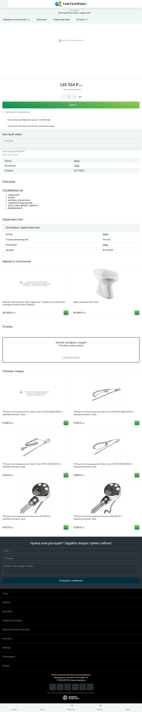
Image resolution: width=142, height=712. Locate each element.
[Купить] (66, 312)
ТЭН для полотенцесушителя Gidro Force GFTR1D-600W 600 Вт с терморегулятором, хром (32, 413)
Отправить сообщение (71, 580)
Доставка (7, 611)
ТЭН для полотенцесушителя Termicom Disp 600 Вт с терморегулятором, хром (97, 517)
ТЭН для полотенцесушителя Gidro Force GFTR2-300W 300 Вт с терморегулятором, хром (102, 465)
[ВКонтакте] (60, 687)
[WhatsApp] (75, 687)
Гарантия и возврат (12, 620)
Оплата (6, 602)
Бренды (6, 647)
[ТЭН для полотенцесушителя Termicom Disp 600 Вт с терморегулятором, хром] (106, 497)
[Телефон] (90, 687)
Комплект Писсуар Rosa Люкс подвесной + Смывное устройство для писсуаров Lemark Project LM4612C (33, 303)
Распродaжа (8, 656)
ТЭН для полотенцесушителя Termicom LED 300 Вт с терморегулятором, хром (26, 517)
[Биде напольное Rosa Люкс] (106, 283)
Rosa (76, 161)
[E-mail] (82, 687)
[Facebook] (67, 687)
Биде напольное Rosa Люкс (86, 302)
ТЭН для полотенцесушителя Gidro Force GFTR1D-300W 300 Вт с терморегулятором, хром (103, 413)
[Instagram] (52, 687)
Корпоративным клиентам (15, 629)
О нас (5, 593)
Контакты (7, 638)
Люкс (76, 166)
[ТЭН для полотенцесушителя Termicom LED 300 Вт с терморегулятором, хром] (35, 497)
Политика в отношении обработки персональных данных (71, 693)
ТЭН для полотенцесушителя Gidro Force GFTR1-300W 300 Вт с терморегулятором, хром (31, 465)
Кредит (6, 665)
